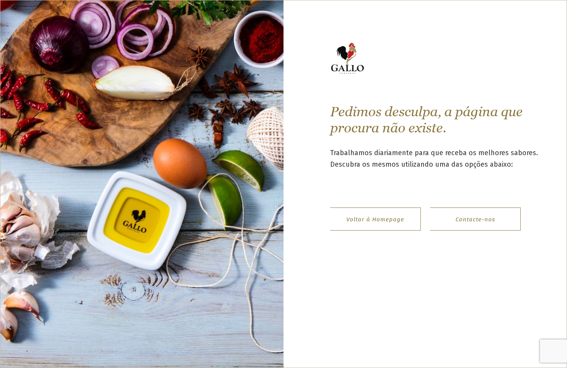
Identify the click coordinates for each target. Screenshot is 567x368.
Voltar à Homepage (375, 219)
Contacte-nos (475, 219)
